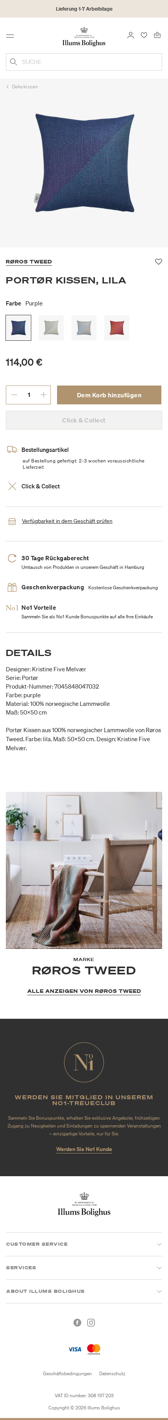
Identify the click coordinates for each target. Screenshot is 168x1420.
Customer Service (37, 1244)
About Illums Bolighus (45, 1291)
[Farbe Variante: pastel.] (84, 327)
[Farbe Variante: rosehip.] (116, 327)
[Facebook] (77, 1323)
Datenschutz (112, 1373)
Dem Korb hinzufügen (109, 395)
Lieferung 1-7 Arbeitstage (84, 8)
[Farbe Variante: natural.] (51, 327)
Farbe (24, 303)
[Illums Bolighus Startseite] (84, 36)
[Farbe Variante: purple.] (18, 327)
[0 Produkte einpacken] (157, 34)
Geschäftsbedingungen (67, 1373)
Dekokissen (25, 86)
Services (21, 1268)
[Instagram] (91, 1323)
